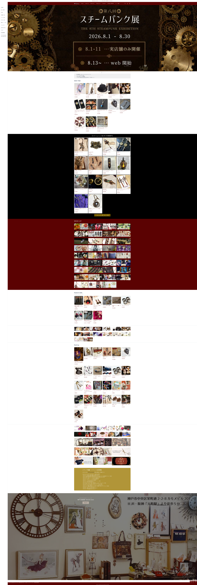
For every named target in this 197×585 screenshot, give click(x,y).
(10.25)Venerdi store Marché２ (4, 36)
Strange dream (81, 266)
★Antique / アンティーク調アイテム (83, 446)
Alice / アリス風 (91, 437)
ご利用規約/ (19, 582)
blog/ (11, 582)
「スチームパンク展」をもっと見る (102, 215)
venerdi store (101, 584)
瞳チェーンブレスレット (88, 375)
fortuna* (81, 237)
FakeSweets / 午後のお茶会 (102, 437)
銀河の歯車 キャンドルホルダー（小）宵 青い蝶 (79, 362)
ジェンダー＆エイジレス (102, 465)
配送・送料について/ (23, 582)
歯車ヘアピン (114, 404)
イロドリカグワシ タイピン (107, 391)
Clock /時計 (126, 336)
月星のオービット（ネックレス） (116, 357)
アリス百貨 (109, 273)
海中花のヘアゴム (77, 94)
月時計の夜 (90, 189)
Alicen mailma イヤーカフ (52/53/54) (90, 111)
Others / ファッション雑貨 (116, 331)
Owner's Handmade (124, 280)
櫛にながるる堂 (124, 266)
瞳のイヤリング (105, 404)
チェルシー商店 (124, 273)
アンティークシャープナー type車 (78, 420)
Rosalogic (81, 251)
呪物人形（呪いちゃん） (124, 94)
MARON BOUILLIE (95, 288)
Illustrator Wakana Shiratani (81, 288)
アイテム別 (3, 17)
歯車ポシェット (86, 305)
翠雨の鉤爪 (104, 189)
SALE (2, 12)
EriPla (95, 237)
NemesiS (124, 237)
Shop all (85, 502)
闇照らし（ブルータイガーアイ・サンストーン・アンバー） (123, 190)
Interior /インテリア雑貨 (88, 336)
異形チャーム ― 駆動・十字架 (116, 306)
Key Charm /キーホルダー (107, 331)
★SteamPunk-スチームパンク (121, 446)
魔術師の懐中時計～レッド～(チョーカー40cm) (88, 321)
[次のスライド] (105, 72)
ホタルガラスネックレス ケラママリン (102, 111)
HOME (2, 7)
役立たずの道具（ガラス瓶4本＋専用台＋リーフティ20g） (79, 306)
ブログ (2, 30)
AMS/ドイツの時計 (109, 288)
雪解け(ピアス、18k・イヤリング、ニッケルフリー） (102, 128)
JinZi (109, 244)
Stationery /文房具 (88, 331)
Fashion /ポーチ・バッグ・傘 (78, 336)
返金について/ (27, 582)
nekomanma (124, 251)
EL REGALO (109, 280)
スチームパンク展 (81, 75)
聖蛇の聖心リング (96, 404)
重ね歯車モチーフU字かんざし (97, 321)
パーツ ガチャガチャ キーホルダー (126, 391)
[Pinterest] (196, 581)
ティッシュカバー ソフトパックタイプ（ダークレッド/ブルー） (107, 376)
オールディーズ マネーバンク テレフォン (79, 376)
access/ (9, 582)
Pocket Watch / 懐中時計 (126, 331)
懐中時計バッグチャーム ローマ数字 (94, 208)
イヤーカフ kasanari (123, 110)
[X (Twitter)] (194, 581)
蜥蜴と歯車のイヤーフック (79, 152)
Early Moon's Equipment (109, 237)
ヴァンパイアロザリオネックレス (97, 391)
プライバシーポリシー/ (31, 582)
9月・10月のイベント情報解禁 (81, 76)
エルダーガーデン (81, 273)
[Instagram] (192, 581)
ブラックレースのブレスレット (113, 94)
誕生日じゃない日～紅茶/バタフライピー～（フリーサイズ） (88, 405)
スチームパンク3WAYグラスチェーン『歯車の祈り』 (80, 209)
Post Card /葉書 (97, 331)
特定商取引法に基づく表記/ (15, 582)
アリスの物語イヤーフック (90, 94)
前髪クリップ (91, 170)
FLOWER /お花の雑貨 (97, 336)
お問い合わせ (3, 27)
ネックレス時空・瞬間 (106, 305)
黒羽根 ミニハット (100, 94)
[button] (83, 3)
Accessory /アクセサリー (78, 331)
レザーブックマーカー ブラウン (108, 170)
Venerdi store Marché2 (83, 77)
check (127, 65)
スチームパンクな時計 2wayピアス (97, 306)
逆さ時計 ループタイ (78, 170)
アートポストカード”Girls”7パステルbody (88, 391)
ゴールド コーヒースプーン (79, 391)
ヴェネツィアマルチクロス (116, 391)
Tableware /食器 (107, 336)
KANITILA (124, 244)
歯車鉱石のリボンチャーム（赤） (78, 321)
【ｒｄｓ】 (95, 251)
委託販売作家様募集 (36, 582)
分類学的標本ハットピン (107, 152)
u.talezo (81, 244)
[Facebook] (190, 581)
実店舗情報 (3, 32)
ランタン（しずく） (120, 170)
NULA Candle (95, 280)
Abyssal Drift (91, 152)
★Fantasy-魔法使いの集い (102, 446)
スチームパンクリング (125, 305)
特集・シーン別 (3, 22)
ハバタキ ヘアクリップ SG (79, 127)
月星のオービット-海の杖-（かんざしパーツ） (91, 128)
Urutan (95, 244)
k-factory (109, 251)
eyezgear (95, 273)
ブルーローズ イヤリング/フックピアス (78, 405)
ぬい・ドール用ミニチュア (83, 465)
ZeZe (109, 266)
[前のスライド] (100, 72)
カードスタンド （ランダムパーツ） (80, 189)
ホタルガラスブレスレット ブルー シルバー (97, 376)
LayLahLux (95, 266)
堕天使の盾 (110, 110)
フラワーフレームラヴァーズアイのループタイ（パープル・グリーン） (79, 111)
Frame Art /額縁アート (116, 336)
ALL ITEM (2, 9)
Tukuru (81, 280)
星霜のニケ (119, 152)
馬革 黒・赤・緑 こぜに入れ (126, 405)
